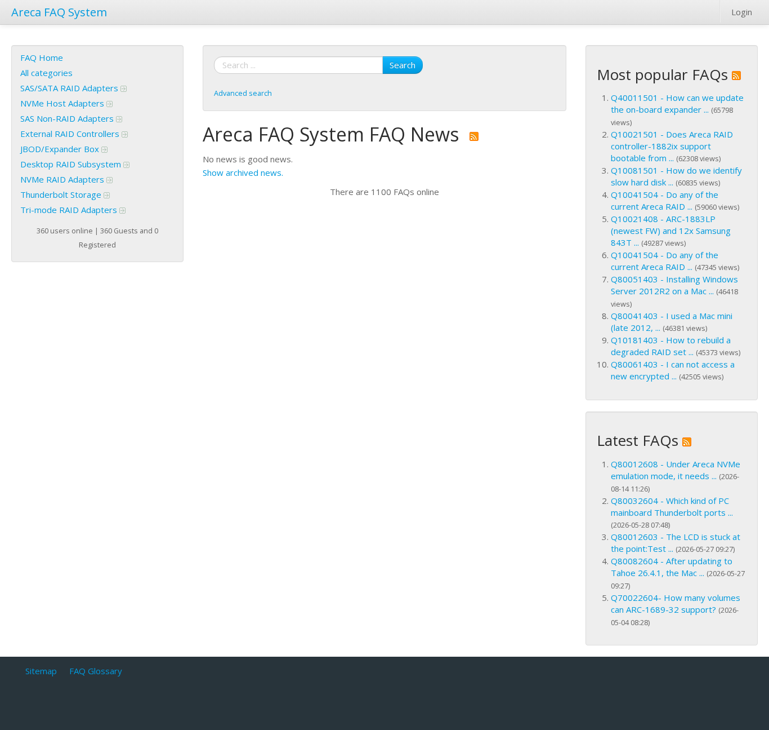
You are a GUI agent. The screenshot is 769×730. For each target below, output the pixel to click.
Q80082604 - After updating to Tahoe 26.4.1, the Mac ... (671, 566)
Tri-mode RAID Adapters (69, 209)
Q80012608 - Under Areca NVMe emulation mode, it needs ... (675, 469)
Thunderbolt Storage (62, 194)
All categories (46, 72)
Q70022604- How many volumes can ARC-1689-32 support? (675, 603)
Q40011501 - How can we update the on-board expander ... (677, 103)
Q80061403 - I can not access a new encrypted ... (673, 370)
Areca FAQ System (59, 12)
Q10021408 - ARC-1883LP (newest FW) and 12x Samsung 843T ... (671, 230)
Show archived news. (243, 172)
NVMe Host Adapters (63, 103)
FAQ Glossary (95, 670)
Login (741, 11)
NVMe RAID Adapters (63, 179)
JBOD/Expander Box (60, 148)
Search (402, 64)
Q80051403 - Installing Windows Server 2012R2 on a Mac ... (674, 285)
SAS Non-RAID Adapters (68, 118)
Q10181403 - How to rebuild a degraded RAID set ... (671, 345)
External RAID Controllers (71, 133)
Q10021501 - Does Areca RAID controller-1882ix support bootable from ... (672, 146)
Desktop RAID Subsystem (71, 164)
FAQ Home (41, 57)
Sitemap (41, 670)
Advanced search (243, 93)
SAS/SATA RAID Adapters (70, 88)
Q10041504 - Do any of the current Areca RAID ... (664, 200)
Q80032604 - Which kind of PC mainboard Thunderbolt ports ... (672, 506)
